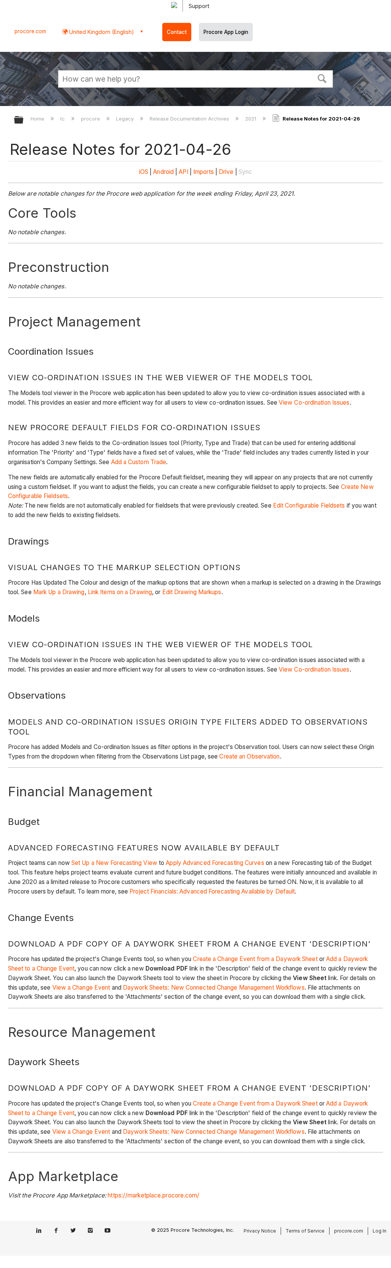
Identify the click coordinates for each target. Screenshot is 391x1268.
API (183, 171)
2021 (251, 119)
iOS (143, 171)
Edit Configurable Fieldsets (309, 505)
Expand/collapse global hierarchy (23, 120)
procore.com (30, 31)
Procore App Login (226, 32)
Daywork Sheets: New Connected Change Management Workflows (214, 987)
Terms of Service (305, 1231)
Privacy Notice (260, 1231)
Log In (379, 1231)
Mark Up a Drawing (59, 592)
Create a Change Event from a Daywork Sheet (255, 959)
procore (91, 119)
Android (163, 171)
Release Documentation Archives (190, 119)
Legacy (125, 119)
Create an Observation (249, 756)
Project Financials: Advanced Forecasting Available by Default (212, 891)
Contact (177, 32)
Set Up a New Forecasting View (114, 862)
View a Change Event (81, 987)
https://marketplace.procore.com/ (153, 1195)
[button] (322, 77)
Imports (203, 171)
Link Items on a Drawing (120, 592)
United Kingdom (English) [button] (101, 32)
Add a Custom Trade (138, 462)
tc (63, 119)
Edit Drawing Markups (191, 592)
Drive (226, 171)
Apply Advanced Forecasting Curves (215, 862)
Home (38, 119)
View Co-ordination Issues (314, 402)
